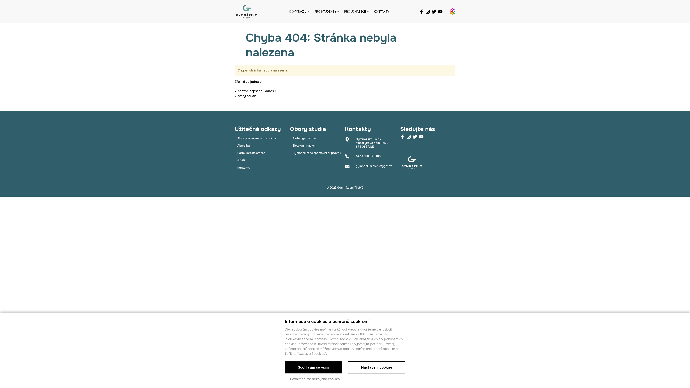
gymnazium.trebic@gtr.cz (374, 166)
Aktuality (243, 145)
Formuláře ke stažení (251, 153)
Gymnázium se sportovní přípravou (317, 153)
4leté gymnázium (305, 138)
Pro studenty (325, 11)
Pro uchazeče (355, 11)
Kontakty (381, 11)
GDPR (241, 160)
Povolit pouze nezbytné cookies (315, 379)
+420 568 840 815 (368, 156)
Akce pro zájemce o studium (256, 138)
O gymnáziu (298, 11)
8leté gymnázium (304, 145)
